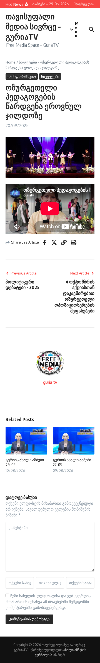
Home (11, 62)
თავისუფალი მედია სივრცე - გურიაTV (33, 26)
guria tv (50, 382)
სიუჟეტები (28, 62)
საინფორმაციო (22, 76)
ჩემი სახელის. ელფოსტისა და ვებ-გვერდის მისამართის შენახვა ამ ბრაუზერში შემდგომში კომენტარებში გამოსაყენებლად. (48, 601)
